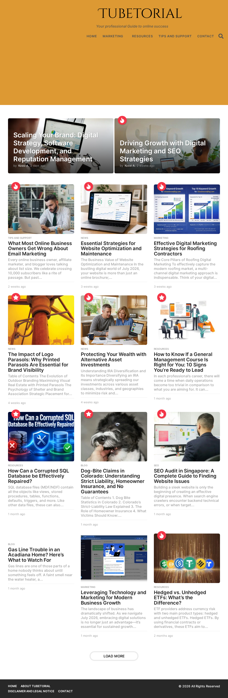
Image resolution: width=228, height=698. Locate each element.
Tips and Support (175, 36)
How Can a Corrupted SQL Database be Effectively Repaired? (38, 476)
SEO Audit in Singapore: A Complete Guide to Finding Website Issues (185, 476)
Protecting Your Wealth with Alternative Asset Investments (113, 359)
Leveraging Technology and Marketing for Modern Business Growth (113, 597)
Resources (142, 36)
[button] (221, 36)
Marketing (113, 36)
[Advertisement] (114, 74)
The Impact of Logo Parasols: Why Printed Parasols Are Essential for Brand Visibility (38, 362)
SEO (156, 465)
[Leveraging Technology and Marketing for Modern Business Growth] (114, 558)
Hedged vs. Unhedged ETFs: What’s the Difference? (180, 597)
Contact (205, 36)
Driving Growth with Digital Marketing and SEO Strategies (163, 151)
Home (92, 36)
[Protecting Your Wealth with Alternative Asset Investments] (114, 320)
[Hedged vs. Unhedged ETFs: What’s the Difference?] (187, 558)
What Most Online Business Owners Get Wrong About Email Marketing (40, 248)
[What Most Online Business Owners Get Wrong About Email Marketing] (41, 209)
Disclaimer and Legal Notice (31, 691)
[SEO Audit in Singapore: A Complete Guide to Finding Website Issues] (187, 436)
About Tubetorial (35, 686)
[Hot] (122, 120)
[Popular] (15, 297)
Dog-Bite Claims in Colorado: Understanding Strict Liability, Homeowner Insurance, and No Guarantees (113, 481)
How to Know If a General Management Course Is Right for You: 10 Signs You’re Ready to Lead (183, 362)
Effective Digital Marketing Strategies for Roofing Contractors (185, 248)
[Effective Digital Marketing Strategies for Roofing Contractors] (187, 209)
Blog (84, 465)
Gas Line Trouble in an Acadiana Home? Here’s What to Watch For (36, 555)
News (84, 238)
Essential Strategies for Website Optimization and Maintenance (111, 248)
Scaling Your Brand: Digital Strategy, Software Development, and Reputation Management (55, 147)
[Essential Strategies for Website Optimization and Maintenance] (114, 209)
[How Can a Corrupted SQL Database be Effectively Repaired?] (41, 436)
